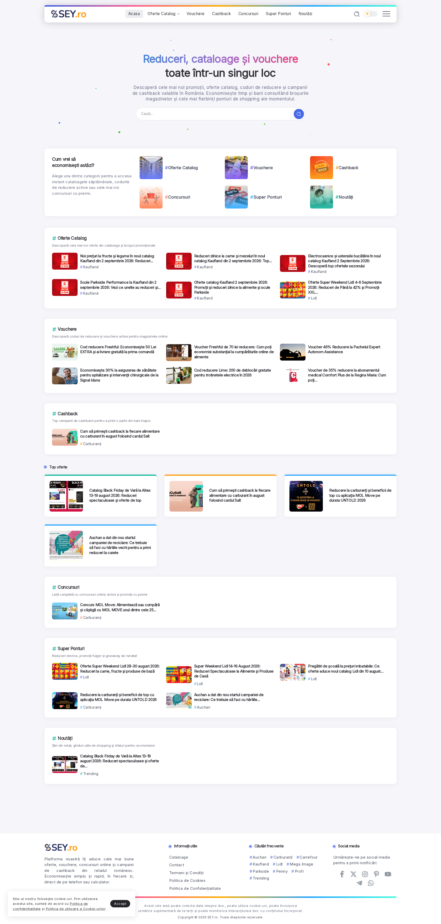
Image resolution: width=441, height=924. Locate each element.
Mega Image (301, 864)
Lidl (279, 864)
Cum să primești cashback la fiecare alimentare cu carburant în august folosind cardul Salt (120, 434)
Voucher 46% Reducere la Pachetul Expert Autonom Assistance (344, 349)
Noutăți (346, 197)
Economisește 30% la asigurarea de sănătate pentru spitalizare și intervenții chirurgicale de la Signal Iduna (119, 375)
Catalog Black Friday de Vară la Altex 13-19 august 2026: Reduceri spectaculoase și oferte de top (120, 495)
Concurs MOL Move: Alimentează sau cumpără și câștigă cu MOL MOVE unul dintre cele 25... (120, 607)
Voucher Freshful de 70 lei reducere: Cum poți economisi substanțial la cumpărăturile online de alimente (234, 351)
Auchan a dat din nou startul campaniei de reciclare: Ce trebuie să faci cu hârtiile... (229, 697)
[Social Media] (342, 874)
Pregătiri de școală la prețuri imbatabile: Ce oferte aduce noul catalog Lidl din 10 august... (345, 669)
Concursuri (179, 197)
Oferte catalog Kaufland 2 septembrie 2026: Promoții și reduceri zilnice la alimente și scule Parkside (232, 287)
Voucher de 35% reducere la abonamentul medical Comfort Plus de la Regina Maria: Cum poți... (347, 375)
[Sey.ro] (69, 13)
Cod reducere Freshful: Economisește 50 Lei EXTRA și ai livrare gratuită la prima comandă (118, 349)
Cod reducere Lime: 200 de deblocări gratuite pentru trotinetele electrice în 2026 (232, 373)
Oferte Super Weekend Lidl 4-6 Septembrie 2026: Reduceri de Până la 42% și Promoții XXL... (345, 287)
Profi (299, 871)
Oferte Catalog (183, 167)
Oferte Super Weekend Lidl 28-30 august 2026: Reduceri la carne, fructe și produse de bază (120, 669)
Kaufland (261, 864)
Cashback (348, 167)
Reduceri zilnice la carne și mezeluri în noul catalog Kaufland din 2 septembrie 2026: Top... (233, 258)
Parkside (261, 871)
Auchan (259, 857)
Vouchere (263, 167)
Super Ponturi (267, 197)
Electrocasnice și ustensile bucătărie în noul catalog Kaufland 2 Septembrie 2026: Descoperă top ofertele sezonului (344, 260)
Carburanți (283, 857)
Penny (282, 871)
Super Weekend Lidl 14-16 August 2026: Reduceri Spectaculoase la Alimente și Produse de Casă (234, 671)
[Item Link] (151, 167)
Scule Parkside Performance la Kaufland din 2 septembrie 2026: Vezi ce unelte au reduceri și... (120, 285)
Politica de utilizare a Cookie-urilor (76, 909)
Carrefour (309, 857)
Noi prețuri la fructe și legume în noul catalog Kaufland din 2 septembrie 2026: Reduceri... (117, 258)
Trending (261, 878)
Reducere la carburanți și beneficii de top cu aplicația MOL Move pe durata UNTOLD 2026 (360, 495)
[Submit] (299, 114)
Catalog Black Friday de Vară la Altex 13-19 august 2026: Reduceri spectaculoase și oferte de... (119, 761)
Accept (120, 904)
